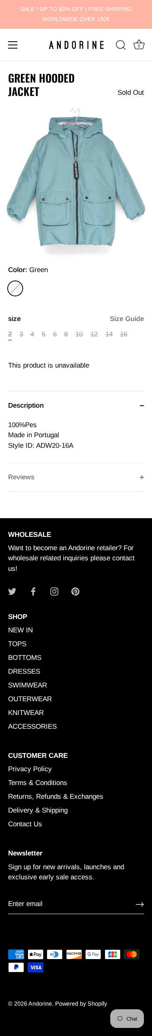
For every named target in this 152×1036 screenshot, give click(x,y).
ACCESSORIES (32, 726)
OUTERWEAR (30, 699)
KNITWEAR (26, 713)
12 (94, 334)
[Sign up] (140, 904)
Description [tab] (26, 405)
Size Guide (127, 319)
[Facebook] (33, 591)
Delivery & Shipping (38, 810)
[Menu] (13, 45)
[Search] (121, 46)
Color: (28, 270)
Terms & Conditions (37, 783)
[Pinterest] (75, 591)
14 (109, 334)
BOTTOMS (24, 658)
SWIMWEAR (27, 685)
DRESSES (24, 671)
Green (15, 288)
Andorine (40, 1003)
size (76, 319)
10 (79, 334)
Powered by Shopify (81, 1003)
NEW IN (20, 630)
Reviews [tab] (21, 477)
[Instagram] (54, 591)
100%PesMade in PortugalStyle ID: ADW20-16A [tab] (40, 435)
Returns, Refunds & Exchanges (55, 796)
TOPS (17, 644)
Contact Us (25, 824)
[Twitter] (12, 591)
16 (123, 334)
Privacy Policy (30, 769)
